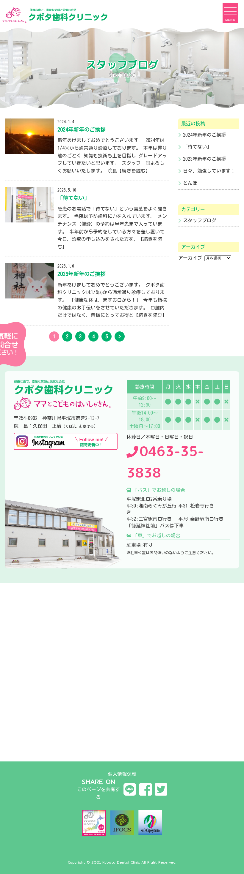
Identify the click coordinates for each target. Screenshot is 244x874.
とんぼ (190, 183)
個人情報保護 (122, 774)
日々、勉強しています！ (209, 170)
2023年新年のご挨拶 (204, 159)
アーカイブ (190, 257)
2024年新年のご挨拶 (204, 134)
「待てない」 (197, 146)
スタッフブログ (199, 220)
